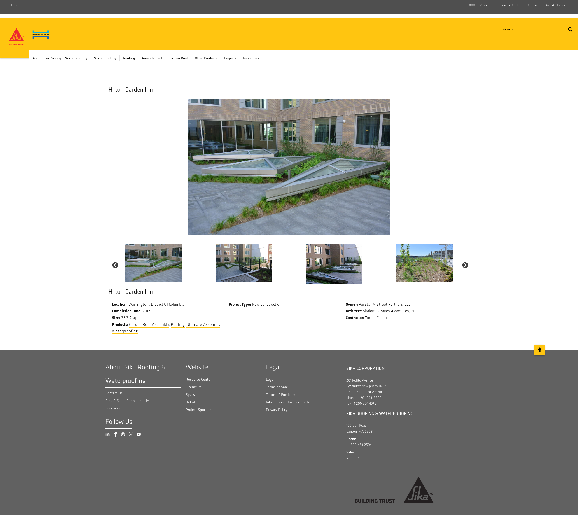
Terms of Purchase (280, 394)
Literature (194, 387)
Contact (533, 5)
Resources (251, 58)
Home (13, 5)
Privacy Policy (276, 410)
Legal (270, 379)
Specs (190, 394)
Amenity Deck (152, 58)
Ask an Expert (556, 5)
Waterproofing (105, 58)
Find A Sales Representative (128, 400)
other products (206, 58)
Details (191, 402)
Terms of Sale (277, 387)
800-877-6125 (479, 5)
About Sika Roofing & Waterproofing (60, 58)
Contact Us (114, 393)
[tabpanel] (153, 263)
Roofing (129, 58)
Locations (113, 408)
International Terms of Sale (288, 402)
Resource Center (509, 5)
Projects (230, 58)
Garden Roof (179, 58)
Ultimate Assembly (203, 324)
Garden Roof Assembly (149, 324)
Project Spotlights (200, 410)
